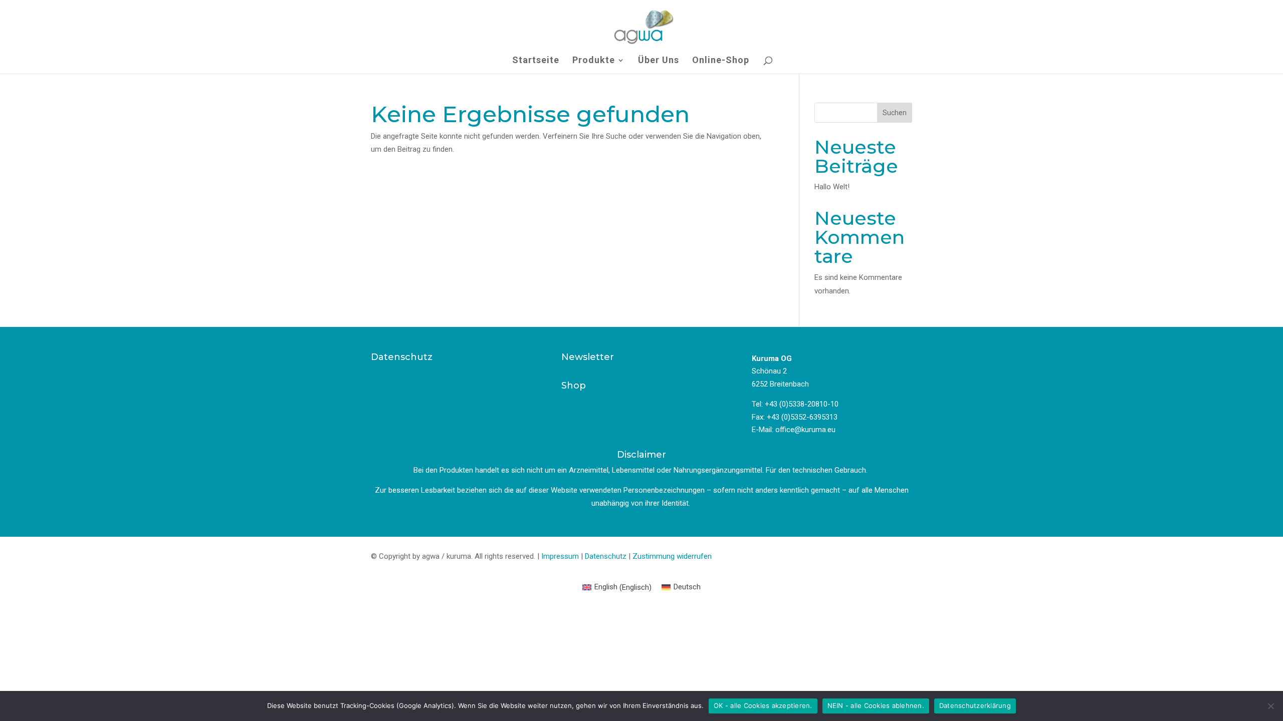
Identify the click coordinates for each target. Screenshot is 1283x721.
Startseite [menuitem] (535, 61)
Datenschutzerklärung (975, 705)
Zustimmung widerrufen (672, 556)
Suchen (895, 113)
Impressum (560, 556)
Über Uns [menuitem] (658, 61)
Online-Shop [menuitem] (720, 61)
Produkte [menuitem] (593, 61)
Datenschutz (605, 556)
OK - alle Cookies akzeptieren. (763, 705)
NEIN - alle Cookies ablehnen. (875, 705)
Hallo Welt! (831, 186)
